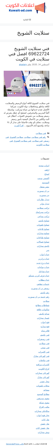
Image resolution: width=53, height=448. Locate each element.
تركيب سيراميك (42, 212)
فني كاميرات (43, 352)
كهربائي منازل (43, 377)
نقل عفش (44, 424)
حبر (47, 250)
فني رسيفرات (43, 339)
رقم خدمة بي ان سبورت (38, 297)
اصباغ (46, 174)
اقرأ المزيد (19, 125)
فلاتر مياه (45, 330)
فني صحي (45, 347)
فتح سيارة (45, 326)
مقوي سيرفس (43, 398)
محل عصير (44, 381)
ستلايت (27, 137)
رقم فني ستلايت (39, 137)
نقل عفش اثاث (42, 428)
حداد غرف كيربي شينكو (39, 275)
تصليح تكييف (43, 220)
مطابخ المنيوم (43, 394)
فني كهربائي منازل (41, 356)
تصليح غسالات (43, 242)
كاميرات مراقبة (42, 364)
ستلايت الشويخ (16, 137)
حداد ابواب (44, 254)
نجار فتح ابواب (43, 415)
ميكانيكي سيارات (42, 411)
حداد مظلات (44, 280)
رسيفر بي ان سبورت (40, 288)
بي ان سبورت (43, 191)
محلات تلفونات (42, 385)
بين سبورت (44, 195)
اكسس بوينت (43, 178)
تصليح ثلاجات (43, 229)
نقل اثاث (45, 419)
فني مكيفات (44, 360)
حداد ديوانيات (43, 267)
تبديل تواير (44, 203)
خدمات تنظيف (43, 284)
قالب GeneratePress (15, 444)
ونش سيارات (43, 432)
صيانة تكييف (44, 314)
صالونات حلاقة (43, 309)
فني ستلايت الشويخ (22, 141)
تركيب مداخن (43, 216)
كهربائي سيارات (42, 373)
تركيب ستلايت (43, 208)
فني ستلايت (41, 133)
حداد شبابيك (44, 271)
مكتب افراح (44, 407)
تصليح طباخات (43, 237)
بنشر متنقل (44, 187)
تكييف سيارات (43, 246)
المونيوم (45, 182)
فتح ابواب (45, 322)
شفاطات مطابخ (42, 305)
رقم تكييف (44, 292)
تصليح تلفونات (43, 225)
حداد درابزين (43, 258)
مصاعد (46, 390)
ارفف (46, 170)
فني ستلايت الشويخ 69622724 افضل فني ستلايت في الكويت (29, 54)
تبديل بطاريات (43, 199)
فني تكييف (44, 335)
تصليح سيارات (43, 233)
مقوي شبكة (44, 402)
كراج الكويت (43, 369)
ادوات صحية (44, 165)
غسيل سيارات (43, 318)
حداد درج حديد (42, 263)
